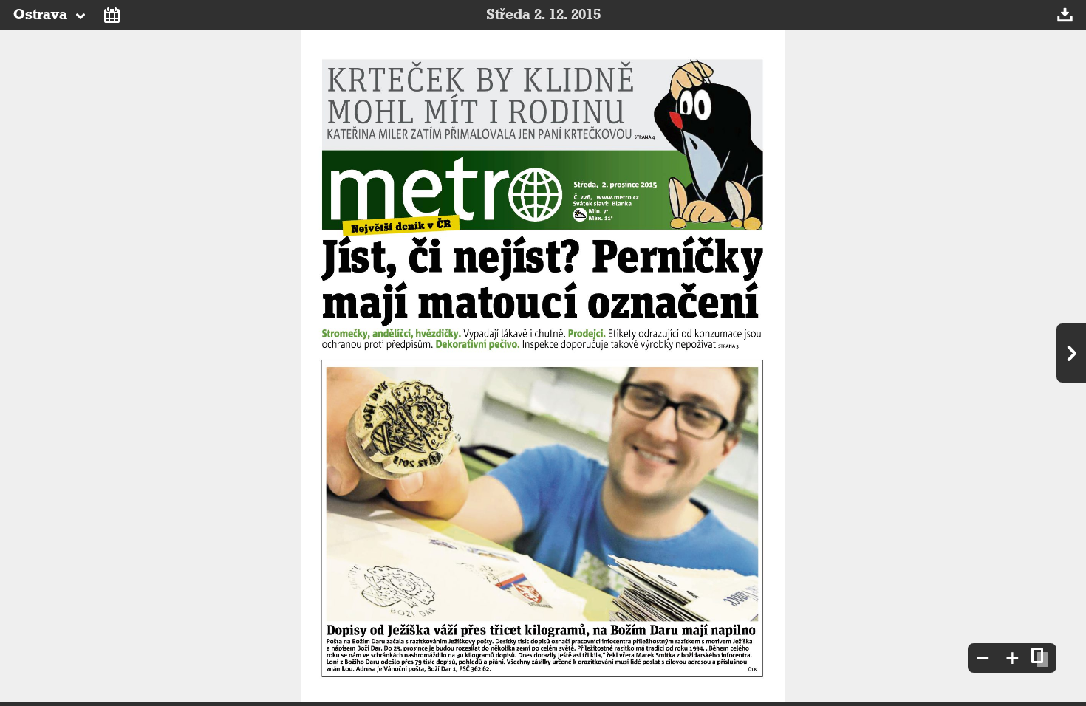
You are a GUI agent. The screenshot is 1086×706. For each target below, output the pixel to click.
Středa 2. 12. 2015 (543, 14)
